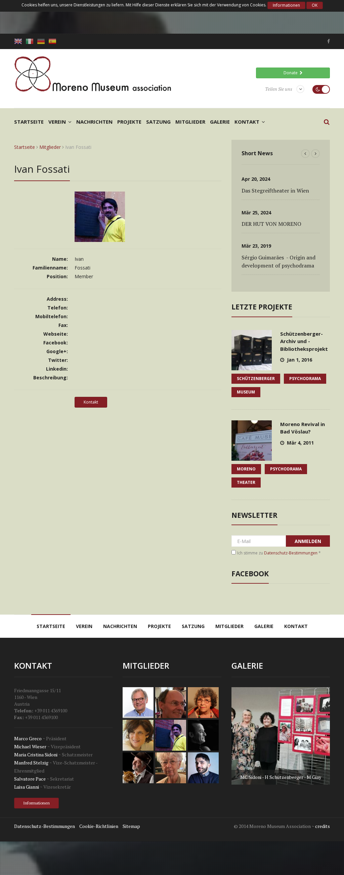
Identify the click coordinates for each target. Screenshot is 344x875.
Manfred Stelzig (31, 762)
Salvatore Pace (30, 779)
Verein (57, 121)
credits (322, 826)
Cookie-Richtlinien (98, 826)
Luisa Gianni (26, 787)
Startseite (29, 121)
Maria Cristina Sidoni (35, 754)
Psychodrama (305, 378)
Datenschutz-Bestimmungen (290, 553)
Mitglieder (190, 121)
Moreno (246, 469)
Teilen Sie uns (278, 89)
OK (314, 5)
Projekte (129, 121)
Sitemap (131, 826)
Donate (292, 73)
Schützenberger (256, 378)
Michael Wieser (30, 746)
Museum (246, 392)
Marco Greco (28, 738)
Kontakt (246, 121)
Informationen (286, 5)
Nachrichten (94, 121)
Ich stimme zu (279, 553)
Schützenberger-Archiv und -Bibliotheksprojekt (304, 341)
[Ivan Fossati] (100, 238)
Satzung (158, 121)
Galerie (220, 121)
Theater (246, 482)
